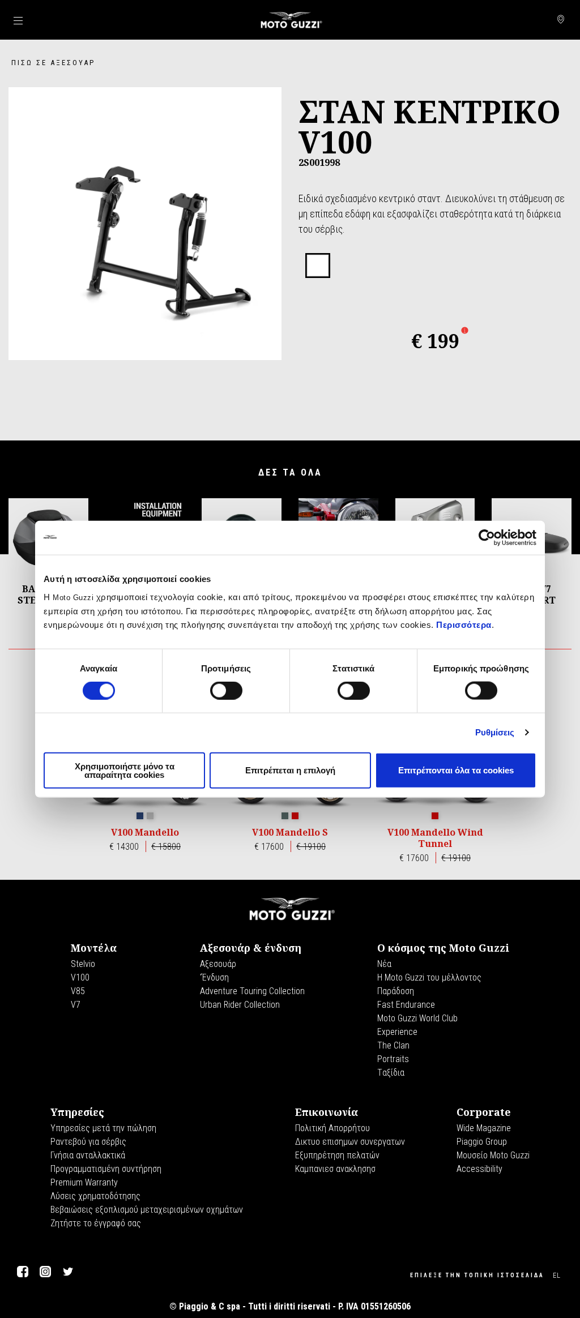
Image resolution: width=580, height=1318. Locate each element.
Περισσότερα (464, 624)
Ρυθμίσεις (495, 732)
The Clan (393, 1045)
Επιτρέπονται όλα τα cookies (456, 770)
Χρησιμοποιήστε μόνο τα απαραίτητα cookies (124, 770)
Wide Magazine (484, 1128)
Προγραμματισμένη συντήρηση (105, 1168)
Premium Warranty (84, 1182)
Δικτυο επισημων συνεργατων (350, 1141)
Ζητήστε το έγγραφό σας (95, 1223)
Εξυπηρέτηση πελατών (337, 1155)
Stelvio (83, 963)
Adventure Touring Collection (252, 991)
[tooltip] (318, 266)
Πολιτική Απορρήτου (332, 1128)
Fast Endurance (406, 1004)
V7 (75, 1004)
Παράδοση (395, 991)
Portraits (393, 1059)
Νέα (384, 963)
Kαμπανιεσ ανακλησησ (335, 1168)
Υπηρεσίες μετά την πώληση (103, 1128)
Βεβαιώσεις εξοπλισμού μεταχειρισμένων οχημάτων (146, 1209)
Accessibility (479, 1168)
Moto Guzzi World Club (417, 1018)
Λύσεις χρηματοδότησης (95, 1196)
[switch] (226, 691)
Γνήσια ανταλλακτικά (87, 1155)
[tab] (317, 266)
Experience (397, 1031)
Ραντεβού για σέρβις (88, 1141)
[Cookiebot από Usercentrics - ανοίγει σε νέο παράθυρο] (486, 537)
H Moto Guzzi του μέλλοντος (429, 977)
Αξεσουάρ (218, 963)
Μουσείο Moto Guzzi (493, 1155)
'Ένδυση (214, 977)
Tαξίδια (390, 1072)
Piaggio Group (482, 1141)
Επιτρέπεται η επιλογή (290, 770)
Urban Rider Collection (240, 1004)
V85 (78, 991)
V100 (80, 977)
